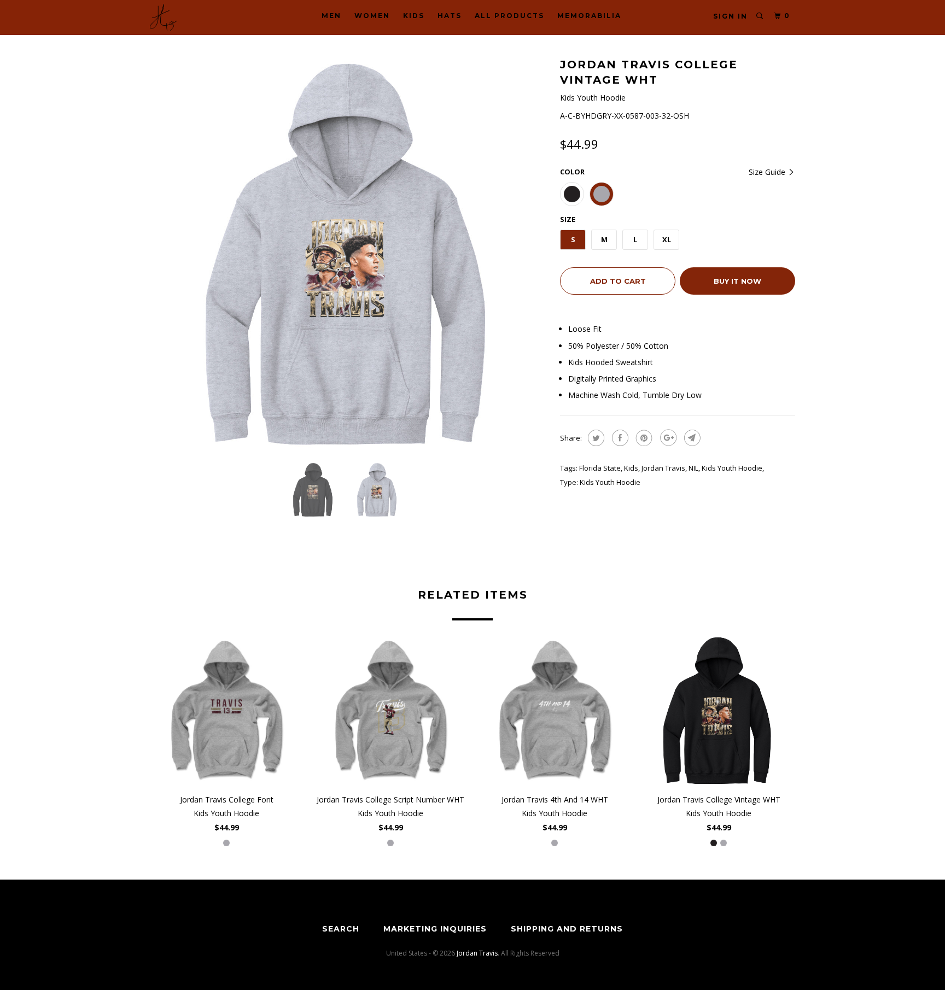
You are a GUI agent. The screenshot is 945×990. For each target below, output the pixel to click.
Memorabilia (589, 15)
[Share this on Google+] (666, 438)
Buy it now (737, 281)
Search (340, 929)
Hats (450, 15)
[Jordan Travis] (206, 17)
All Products (509, 15)
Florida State (600, 468)
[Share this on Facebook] (618, 438)
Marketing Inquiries (435, 929)
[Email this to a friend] (691, 438)
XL (666, 239)
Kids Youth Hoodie (732, 468)
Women (372, 15)
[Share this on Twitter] (594, 438)
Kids (413, 15)
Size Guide (768, 172)
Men (331, 15)
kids (631, 468)
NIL (693, 468)
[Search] (760, 16)
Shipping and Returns (567, 929)
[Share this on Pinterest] (642, 438)
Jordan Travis (663, 468)
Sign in (730, 16)
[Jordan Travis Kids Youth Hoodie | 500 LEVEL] (349, 254)
